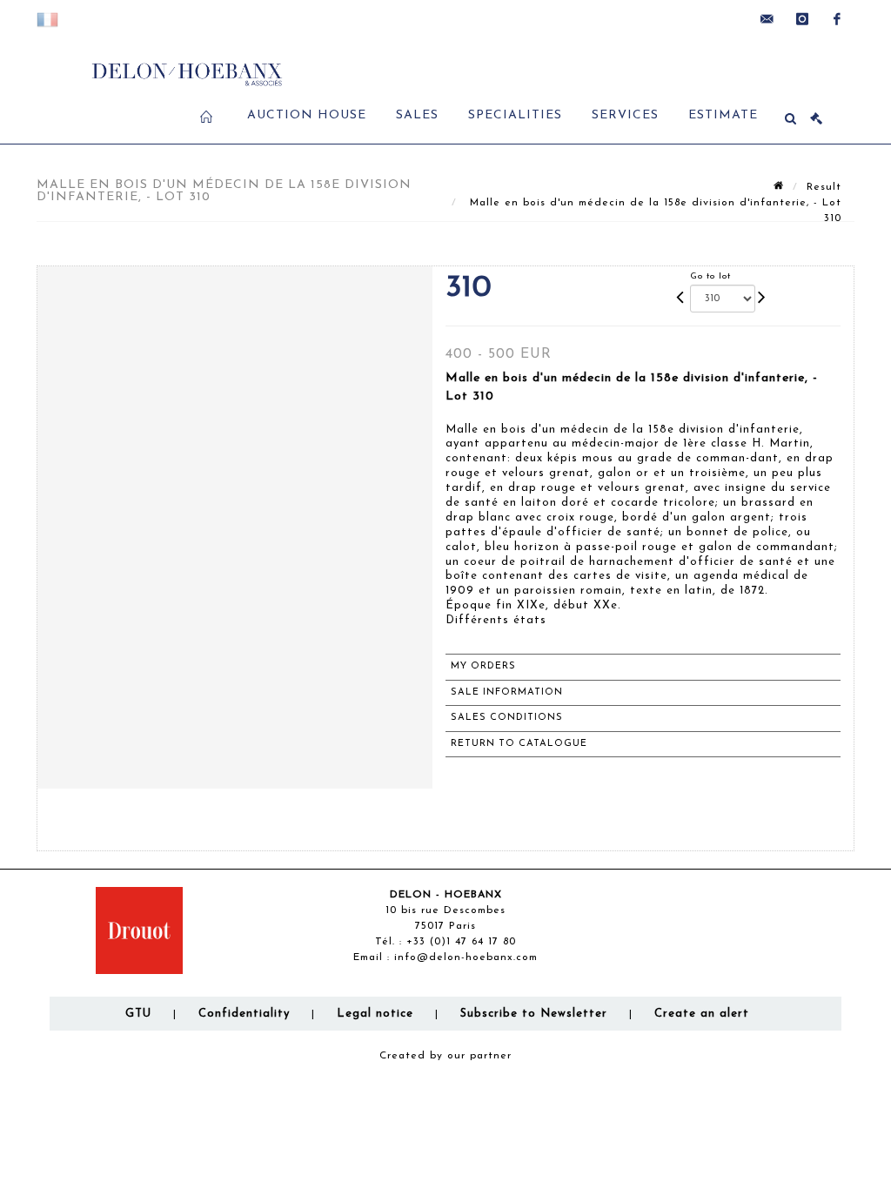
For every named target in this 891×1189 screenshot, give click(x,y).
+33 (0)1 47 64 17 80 (461, 942)
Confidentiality (244, 1013)
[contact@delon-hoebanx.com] (767, 19)
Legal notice (375, 1013)
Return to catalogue (519, 744)
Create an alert (701, 1013)
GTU (138, 1013)
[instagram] (802, 19)
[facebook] (837, 19)
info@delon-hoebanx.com (466, 957)
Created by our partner (445, 1056)
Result (824, 187)
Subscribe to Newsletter (533, 1013)
